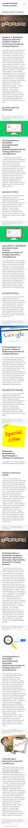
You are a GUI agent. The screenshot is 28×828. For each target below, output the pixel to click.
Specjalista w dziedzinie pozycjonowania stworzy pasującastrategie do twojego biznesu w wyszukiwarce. (14, 251)
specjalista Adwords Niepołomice (10, 108)
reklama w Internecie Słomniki (10, 770)
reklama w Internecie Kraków (11, 474)
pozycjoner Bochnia (10, 293)
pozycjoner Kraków (10, 192)
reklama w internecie (18, 117)
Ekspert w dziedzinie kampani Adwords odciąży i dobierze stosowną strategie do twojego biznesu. (13, 42)
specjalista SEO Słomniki (12, 390)
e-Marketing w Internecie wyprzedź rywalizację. (12, 761)
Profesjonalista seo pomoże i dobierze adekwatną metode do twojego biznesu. (13, 350)
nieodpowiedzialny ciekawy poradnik (10, 4)
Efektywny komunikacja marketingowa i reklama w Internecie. (13, 454)
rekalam (11, 117)
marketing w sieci (5, 117)
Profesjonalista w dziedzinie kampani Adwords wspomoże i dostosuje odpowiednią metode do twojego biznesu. (13, 559)
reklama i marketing (17, 116)
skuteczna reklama (6, 119)
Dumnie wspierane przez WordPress (10, 826)
